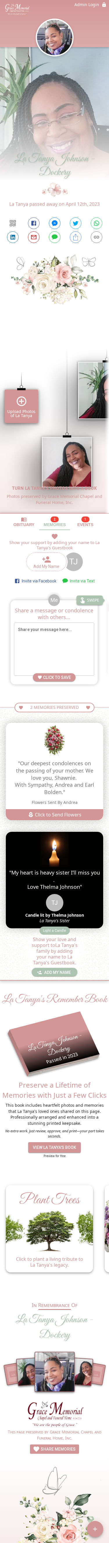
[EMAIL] (34, 237)
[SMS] (54, 237)
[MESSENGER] (54, 223)
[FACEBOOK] (34, 223)
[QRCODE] (13, 223)
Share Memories (58, 1449)
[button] (54, 931)
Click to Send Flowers (57, 814)
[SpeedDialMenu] (95, 1529)
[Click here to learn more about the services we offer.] (54, 1415)
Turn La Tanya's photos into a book (54, 488)
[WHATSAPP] (96, 223)
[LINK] (96, 237)
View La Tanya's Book (54, 1147)
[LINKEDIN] (13, 237)
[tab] (23, 522)
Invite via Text (81, 581)
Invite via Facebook (38, 581)
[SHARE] (75, 237)
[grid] (54, 420)
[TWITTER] (75, 223)
